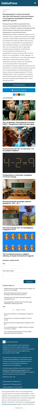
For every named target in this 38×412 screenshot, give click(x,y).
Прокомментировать (19, 85)
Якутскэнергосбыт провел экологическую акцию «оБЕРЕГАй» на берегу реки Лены (18, 302)
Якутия (4, 11)
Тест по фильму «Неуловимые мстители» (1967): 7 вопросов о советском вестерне (19, 123)
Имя (4, 263)
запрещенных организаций (17, 370)
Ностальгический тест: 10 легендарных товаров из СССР (18, 229)
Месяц (23, 310)
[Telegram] (24, 94)
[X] (19, 94)
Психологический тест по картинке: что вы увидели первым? (18, 150)
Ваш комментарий (8, 271)
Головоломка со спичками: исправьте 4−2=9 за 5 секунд (17, 176)
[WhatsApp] (21, 94)
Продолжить (19, 408)
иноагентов (6, 370)
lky (14, 377)
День (13, 310)
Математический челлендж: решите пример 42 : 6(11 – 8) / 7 (17, 202)
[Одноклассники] (16, 94)
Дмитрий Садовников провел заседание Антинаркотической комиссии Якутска (15, 293)
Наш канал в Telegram (20, 90)
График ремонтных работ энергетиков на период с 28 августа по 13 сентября (19, 289)
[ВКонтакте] (14, 94)
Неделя (18, 310)
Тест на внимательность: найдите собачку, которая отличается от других (18, 255)
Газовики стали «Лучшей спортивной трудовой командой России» (17, 298)
